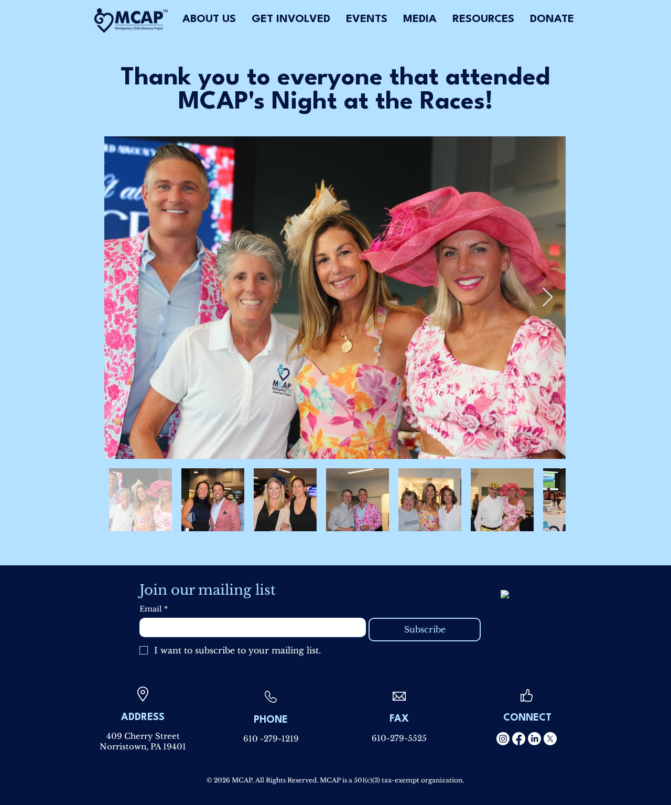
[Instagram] (503, 738)
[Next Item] (548, 297)
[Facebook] (518, 738)
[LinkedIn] (534, 738)
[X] (550, 738)
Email (153, 609)
